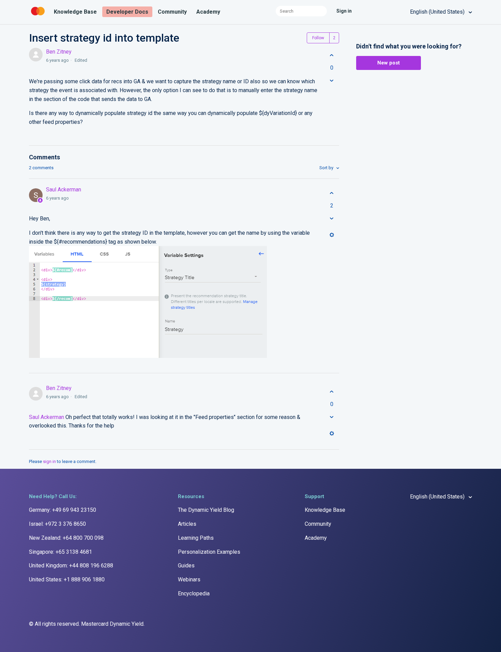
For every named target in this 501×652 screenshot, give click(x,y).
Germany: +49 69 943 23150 (62, 510)
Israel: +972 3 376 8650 (57, 524)
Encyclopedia (194, 593)
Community (172, 12)
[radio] (331, 55)
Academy (208, 12)
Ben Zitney (59, 51)
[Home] (38, 15)
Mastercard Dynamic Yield (112, 624)
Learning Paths (196, 538)
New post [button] (388, 63)
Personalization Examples (209, 552)
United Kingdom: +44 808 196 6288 (71, 565)
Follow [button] (318, 37)
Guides (186, 565)
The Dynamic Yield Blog (206, 510)
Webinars (189, 579)
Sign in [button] (344, 11)
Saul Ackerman (63, 189)
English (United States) (438, 12)
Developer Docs (127, 12)
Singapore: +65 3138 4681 (60, 552)
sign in (49, 461)
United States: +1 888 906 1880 (67, 579)
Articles (187, 524)
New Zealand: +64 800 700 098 (66, 538)
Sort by (326, 167)
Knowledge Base (75, 12)
